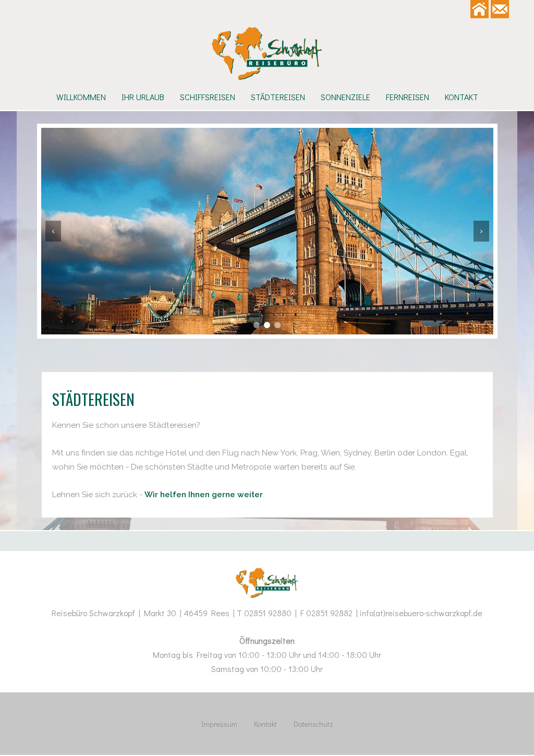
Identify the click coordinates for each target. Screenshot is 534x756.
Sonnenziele (345, 96)
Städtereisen (278, 96)
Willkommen (81, 96)
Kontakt (461, 96)
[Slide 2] (267, 325)
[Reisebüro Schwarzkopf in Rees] (267, 53)
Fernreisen (407, 96)
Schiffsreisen (207, 96)
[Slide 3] (277, 325)
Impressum (219, 724)
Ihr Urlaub (143, 96)
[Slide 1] (256, 325)
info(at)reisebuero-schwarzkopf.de (421, 612)
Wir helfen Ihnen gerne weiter (203, 494)
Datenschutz (313, 724)
